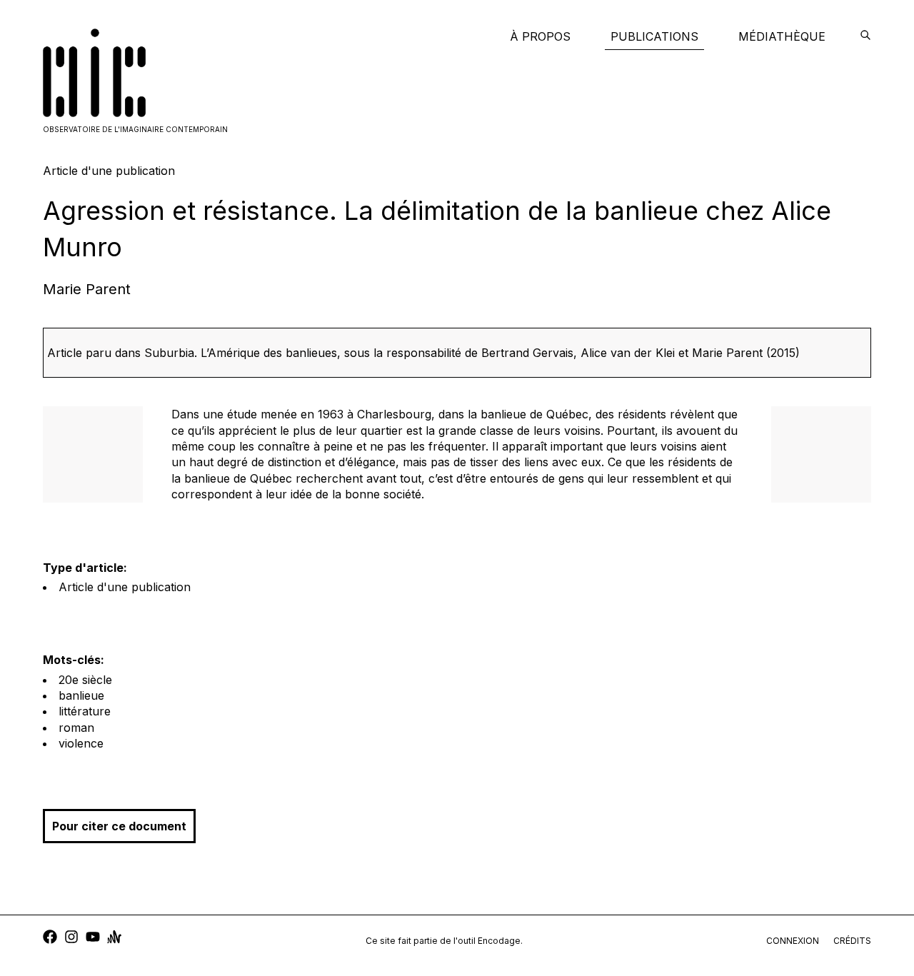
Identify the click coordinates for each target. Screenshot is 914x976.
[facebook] (50, 938)
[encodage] (865, 36)
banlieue (81, 695)
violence (81, 743)
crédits (852, 940)
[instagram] (71, 938)
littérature (85, 711)
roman (76, 727)
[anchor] (114, 938)
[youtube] (93, 938)
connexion (792, 940)
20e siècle (85, 680)
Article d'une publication (125, 587)
